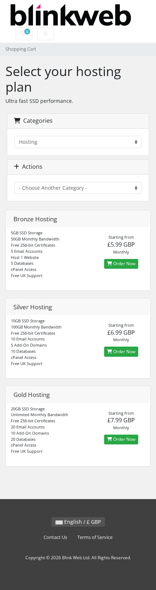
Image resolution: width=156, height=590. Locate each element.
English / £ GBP (82, 521)
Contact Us (55, 537)
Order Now (123, 263)
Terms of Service (94, 537)
